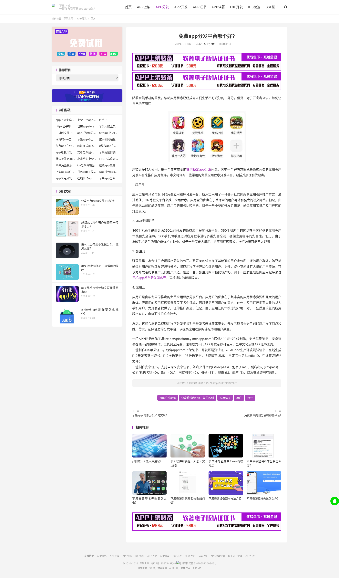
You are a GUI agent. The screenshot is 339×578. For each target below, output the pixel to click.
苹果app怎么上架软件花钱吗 (109, 178)
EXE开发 (236, 7)
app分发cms (168, 397)
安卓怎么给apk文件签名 (87, 152)
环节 (103, 119)
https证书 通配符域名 (109, 132)
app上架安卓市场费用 (65, 119)
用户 (239, 397)
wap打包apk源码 (109, 171)
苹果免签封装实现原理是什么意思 (109, 152)
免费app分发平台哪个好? (207, 36)
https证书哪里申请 (65, 126)
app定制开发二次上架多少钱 (65, 152)
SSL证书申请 (235, 555)
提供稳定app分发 (198, 169)
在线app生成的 (109, 165)
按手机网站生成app (109, 139)
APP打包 (102, 555)
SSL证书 (272, 7)
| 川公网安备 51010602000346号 (198, 563)
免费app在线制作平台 (65, 145)
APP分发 (162, 7)
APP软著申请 (218, 555)
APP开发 (181, 7)
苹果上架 (53, 7)
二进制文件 (64, 132)
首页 (128, 7)
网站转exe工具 (65, 139)
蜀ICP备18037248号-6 (163, 563)
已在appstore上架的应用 (87, 126)
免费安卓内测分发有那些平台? (262, 415)
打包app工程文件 (87, 171)
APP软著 (218, 7)
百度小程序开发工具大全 (109, 158)
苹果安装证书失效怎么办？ (263, 498)
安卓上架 (202, 555)
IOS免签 (254, 7)
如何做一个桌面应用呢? (146, 461)
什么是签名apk (65, 158)
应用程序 (225, 397)
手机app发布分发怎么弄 (149, 278)
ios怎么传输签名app (87, 165)
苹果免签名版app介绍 (65, 165)
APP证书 (199, 7)
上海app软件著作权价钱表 (65, 171)
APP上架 (143, 7)
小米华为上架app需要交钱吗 (87, 158)
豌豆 (250, 397)
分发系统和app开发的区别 (197, 397)
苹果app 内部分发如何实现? (149, 415)
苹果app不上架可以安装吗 (87, 139)
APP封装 (127, 555)
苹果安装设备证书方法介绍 (225, 498)
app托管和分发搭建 (87, 132)
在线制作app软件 (87, 178)
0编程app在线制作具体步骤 (109, 145)
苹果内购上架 (109, 126)
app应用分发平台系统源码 (65, 178)
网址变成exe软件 (87, 145)
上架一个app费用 (87, 119)
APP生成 (114, 555)
